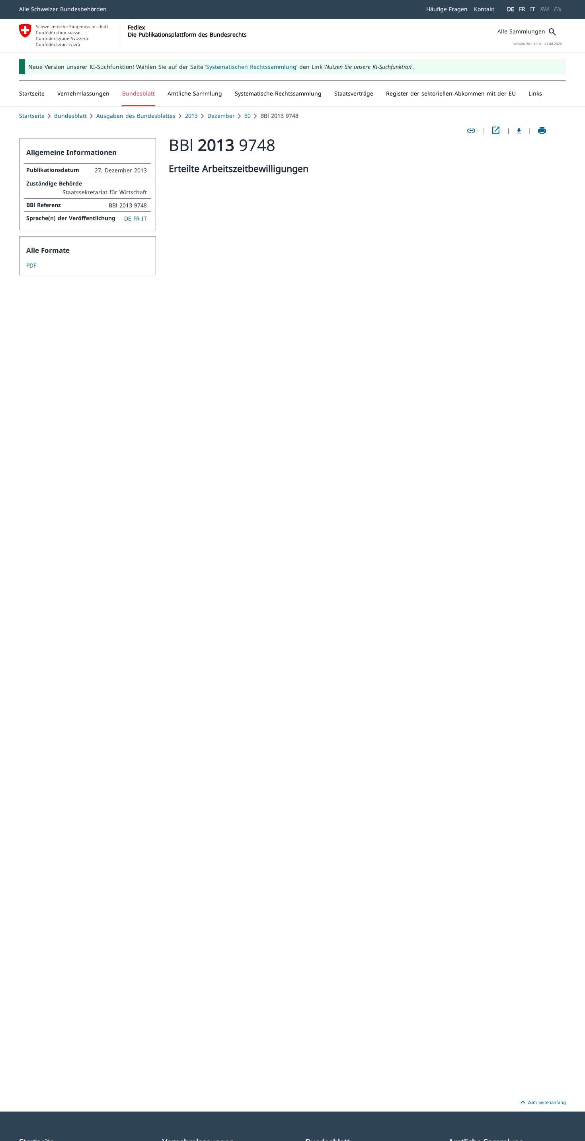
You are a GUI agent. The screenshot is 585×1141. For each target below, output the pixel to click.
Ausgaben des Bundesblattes (136, 115)
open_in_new (496, 130)
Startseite (32, 115)
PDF (31, 265)
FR (522, 9)
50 (247, 115)
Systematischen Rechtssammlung (251, 66)
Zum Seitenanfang (542, 1102)
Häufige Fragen (447, 9)
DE (510, 9)
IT (532, 9)
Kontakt (484, 9)
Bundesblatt (70, 115)
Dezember (221, 115)
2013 (191, 115)
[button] (83, 93)
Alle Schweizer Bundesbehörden (63, 9)
